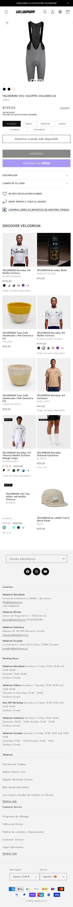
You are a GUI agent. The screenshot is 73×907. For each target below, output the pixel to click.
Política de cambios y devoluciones (23, 831)
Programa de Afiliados (16, 816)
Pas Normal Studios (14, 764)
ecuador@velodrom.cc (15, 648)
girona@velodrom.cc (14, 619)
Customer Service (13, 839)
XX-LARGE (43, 130)
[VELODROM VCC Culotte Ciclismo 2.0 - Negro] (9, 89)
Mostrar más (10, 801)
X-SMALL (14, 124)
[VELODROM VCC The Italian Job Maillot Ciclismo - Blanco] (4, 528)
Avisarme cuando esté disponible (36, 139)
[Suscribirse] (63, 559)
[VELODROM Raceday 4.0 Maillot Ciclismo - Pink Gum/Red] (18, 286)
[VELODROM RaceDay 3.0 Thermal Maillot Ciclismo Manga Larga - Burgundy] (18, 471)
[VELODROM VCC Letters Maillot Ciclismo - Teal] (18, 528)
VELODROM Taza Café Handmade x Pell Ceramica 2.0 (18, 335)
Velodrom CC (40, 901)
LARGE (64, 124)
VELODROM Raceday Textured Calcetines (49, 454)
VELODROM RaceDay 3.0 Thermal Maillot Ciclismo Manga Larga (17, 455)
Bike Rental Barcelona (16, 787)
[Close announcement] (67, 3)
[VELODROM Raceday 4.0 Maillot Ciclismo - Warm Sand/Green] (13, 286)
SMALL (30, 124)
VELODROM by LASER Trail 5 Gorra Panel (53, 519)
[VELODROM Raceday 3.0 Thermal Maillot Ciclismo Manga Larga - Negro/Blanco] (4, 471)
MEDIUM (48, 124)
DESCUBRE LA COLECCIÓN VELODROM (37, 3)
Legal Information (13, 847)
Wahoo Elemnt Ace (14, 771)
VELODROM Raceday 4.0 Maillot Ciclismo (17, 271)
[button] (6, 12)
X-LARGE (18, 130)
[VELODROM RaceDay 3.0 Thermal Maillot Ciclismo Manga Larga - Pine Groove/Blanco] (13, 471)
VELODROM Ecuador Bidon (52, 270)
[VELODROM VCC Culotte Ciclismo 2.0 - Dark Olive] (4, 89)
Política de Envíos (13, 824)
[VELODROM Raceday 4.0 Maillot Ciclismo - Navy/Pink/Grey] (23, 286)
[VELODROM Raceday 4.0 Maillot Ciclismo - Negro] (4, 286)
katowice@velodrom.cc (16, 634)
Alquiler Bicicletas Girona (17, 779)
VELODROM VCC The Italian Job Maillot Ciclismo (18, 496)
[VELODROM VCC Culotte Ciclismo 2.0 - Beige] (13, 89)
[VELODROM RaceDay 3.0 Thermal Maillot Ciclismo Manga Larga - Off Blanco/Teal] (9, 471)
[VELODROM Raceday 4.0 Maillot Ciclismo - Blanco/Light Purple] (9, 286)
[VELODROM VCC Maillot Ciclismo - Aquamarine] (13, 528)
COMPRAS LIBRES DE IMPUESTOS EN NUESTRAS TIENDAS (38, 209)
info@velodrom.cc (13, 602)
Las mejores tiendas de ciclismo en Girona (28, 794)
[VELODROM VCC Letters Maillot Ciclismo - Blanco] (9, 528)
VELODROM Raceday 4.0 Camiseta (51, 396)
